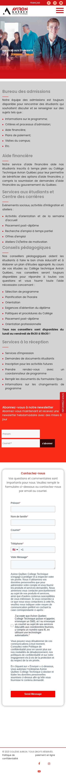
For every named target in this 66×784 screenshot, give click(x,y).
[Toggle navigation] (60, 11)
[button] (63, 402)
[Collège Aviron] (13, 11)
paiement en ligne (45, 755)
